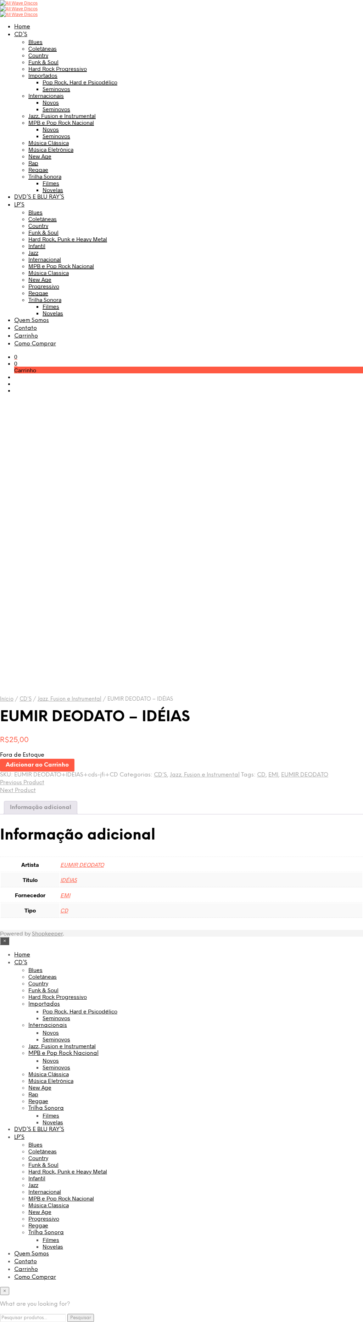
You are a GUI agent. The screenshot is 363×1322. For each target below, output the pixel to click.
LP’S (19, 205)
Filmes (51, 183)
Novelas (53, 189)
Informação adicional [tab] (40, 807)
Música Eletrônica (50, 149)
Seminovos (56, 88)
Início (6, 699)
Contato (25, 328)
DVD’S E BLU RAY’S (39, 197)
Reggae (38, 169)
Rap (33, 162)
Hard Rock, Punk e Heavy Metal (67, 239)
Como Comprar (35, 344)
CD (261, 775)
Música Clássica (48, 142)
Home (22, 27)
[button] (15, 356)
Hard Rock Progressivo (57, 68)
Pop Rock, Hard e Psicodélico (80, 82)
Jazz (33, 252)
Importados (42, 75)
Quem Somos (31, 320)
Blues (35, 41)
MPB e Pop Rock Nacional (61, 122)
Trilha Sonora (44, 176)
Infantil (36, 245)
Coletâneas (42, 48)
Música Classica (48, 272)
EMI (273, 775)
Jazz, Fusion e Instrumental (62, 115)
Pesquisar (80, 1317)
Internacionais (46, 95)
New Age (39, 156)
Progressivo (43, 286)
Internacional (44, 259)
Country (38, 55)
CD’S (20, 35)
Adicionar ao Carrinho (37, 765)
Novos (51, 102)
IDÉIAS (68, 879)
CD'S (25, 699)
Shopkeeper (47, 933)
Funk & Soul (43, 61)
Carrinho (26, 336)
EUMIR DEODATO (304, 775)
